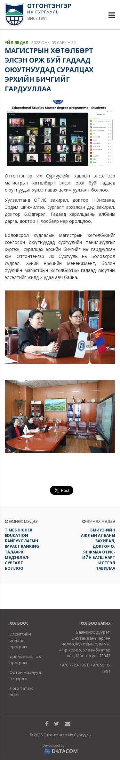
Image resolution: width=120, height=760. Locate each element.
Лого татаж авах (21, 691)
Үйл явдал (16, 42)
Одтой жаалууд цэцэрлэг (25, 675)
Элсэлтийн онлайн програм (20, 640)
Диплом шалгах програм (25, 659)
